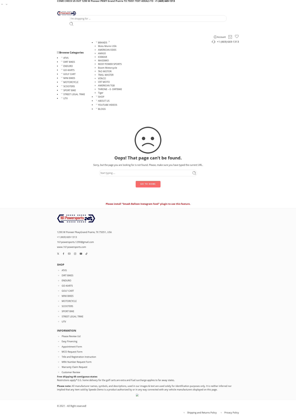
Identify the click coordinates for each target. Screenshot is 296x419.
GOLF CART (69, 74)
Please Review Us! (71, 336)
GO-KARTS (68, 70)
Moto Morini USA (107, 46)
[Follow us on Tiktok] (86, 254)
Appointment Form (72, 346)
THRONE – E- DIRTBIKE (110, 89)
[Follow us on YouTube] (81, 253)
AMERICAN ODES (107, 49)
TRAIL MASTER (105, 74)
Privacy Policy (231, 412)
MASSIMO (103, 60)
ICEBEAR (102, 56)
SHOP (101, 96)
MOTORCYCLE (70, 82)
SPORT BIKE (69, 90)
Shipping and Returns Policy (202, 412)
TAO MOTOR (104, 71)
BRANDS (102, 42)
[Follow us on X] (58, 254)
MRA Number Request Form (77, 361)
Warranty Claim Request (74, 367)
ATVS (65, 57)
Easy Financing (69, 341)
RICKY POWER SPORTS (110, 64)
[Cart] (230, 37)
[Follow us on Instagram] (75, 253)
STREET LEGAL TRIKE (74, 94)
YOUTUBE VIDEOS (107, 104)
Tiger (100, 92)
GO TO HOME (148, 184)
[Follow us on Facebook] (63, 253)
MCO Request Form (72, 351)
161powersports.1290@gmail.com (75, 242)
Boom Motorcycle (107, 67)
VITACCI (102, 78)
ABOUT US (103, 100)
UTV (65, 98)
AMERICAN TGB (106, 85)
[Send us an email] (69, 253)
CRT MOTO (104, 81)
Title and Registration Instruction (79, 356)
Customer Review (71, 372)
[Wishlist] (237, 37)
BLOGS (102, 109)
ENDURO (68, 66)
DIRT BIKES (69, 61)
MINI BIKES (69, 78)
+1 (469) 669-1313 (227, 41)
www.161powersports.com (71, 246)
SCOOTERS (69, 86)
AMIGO (102, 53)
